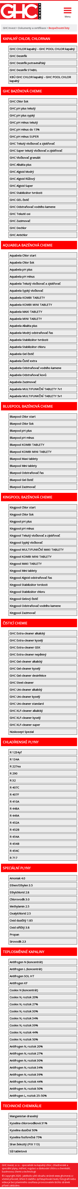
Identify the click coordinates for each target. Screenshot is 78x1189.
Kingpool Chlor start (23, 507)
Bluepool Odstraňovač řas (27, 473)
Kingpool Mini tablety (23, 570)
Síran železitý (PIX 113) (25, 1144)
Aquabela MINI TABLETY (26, 319)
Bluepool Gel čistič (21, 480)
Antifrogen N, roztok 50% (26, 1088)
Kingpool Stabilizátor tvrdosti (29, 585)
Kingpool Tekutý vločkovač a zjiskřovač (35, 535)
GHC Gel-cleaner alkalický (26, 661)
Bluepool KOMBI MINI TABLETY (30, 452)
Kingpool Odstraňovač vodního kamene (35, 606)
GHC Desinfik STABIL (23, 70)
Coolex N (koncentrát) (24, 990)
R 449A (14, 815)
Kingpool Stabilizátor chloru (27, 592)
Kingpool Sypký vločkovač (26, 542)
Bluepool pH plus (21, 430)
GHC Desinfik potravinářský (27, 63)
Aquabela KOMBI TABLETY (27, 297)
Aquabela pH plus (21, 269)
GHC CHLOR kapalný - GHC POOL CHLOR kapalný (42, 49)
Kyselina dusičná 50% (23, 1130)
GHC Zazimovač (20, 221)
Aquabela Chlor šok (22, 262)
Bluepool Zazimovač (23, 487)
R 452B (14, 829)
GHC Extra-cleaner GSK (25, 647)
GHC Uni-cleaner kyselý (25, 696)
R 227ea (15, 766)
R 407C (14, 787)
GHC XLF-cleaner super (25, 725)
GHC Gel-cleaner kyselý (25, 668)
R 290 (13, 773)
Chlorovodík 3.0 (20, 899)
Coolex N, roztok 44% (24, 1032)
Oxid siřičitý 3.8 (20, 927)
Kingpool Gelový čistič (24, 599)
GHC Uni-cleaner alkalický (26, 689)
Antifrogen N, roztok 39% (26, 1074)
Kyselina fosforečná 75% (26, 1137)
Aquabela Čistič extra (23, 361)
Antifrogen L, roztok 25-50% (28, 1095)
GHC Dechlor (18, 228)
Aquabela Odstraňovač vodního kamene (35, 368)
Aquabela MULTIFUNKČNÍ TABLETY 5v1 (36, 396)
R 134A (14, 759)
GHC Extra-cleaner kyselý (26, 640)
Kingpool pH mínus (22, 528)
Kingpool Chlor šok (22, 514)
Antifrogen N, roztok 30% (26, 1060)
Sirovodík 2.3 (18, 941)
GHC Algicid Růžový (22, 178)
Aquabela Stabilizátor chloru (27, 347)
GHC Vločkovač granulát (25, 157)
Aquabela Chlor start (23, 255)
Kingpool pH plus (21, 521)
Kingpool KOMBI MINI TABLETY (30, 556)
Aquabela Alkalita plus (23, 326)
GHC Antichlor (19, 235)
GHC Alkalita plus (20, 164)
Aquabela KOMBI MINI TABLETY (31, 304)
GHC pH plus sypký (22, 115)
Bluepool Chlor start (23, 416)
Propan (14, 934)
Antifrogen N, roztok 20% (26, 1046)
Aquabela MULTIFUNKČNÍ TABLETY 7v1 (36, 389)
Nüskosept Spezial (22, 732)
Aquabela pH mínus (22, 276)
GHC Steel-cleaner (22, 682)
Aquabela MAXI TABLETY (26, 311)
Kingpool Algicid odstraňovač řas (31, 577)
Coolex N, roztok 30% (24, 1011)
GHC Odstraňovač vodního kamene (32, 207)
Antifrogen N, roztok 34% (26, 1067)
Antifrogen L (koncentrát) (26, 969)
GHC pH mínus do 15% (25, 129)
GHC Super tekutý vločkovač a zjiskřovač (36, 150)
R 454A (14, 836)
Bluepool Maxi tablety (24, 459)
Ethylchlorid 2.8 (19, 892)
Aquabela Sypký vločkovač (26, 290)
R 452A (14, 822)
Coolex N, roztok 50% (24, 1039)
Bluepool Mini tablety (23, 466)
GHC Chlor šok (19, 101)
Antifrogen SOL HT (22, 976)
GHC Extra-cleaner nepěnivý (28, 654)
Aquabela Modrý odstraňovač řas (31, 333)
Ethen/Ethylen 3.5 (21, 885)
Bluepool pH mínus (22, 437)
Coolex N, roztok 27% (24, 1004)
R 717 (13, 858)
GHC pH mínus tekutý (24, 122)
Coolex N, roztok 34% (24, 1018)
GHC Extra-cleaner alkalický (27, 633)
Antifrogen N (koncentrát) (26, 962)
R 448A (14, 808)
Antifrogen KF (18, 983)
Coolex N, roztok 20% (24, 997)
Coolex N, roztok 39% (24, 1025)
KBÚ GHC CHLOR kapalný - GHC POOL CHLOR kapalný (40, 79)
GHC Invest (9, 28)
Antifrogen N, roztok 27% (26, 1053)
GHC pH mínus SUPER (24, 136)
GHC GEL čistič (19, 200)
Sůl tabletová (18, 1151)
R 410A (14, 801)
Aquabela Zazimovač (23, 382)
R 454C (14, 851)
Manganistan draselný (24, 1116)
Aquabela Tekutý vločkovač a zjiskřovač (35, 283)
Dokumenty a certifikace (32, 28)
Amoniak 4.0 (17, 878)
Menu (68, 16)
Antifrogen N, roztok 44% (26, 1081)
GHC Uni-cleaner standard (27, 703)
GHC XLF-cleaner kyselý (25, 718)
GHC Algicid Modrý (22, 171)
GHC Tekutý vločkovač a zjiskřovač (32, 143)
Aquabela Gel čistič (22, 354)
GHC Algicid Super (21, 186)
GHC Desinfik (18, 56)
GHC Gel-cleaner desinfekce (28, 675)
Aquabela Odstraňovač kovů (28, 375)
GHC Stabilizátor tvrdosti (26, 193)
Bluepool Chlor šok (22, 423)
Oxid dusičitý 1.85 (21, 920)
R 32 (13, 780)
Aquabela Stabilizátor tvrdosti (29, 340)
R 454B (14, 843)
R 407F (14, 794)
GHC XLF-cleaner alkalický (26, 710)
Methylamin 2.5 (19, 906)
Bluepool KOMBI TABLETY (27, 444)
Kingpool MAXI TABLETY (26, 563)
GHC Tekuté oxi (20, 214)
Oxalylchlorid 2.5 (20, 913)
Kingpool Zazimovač (23, 613)
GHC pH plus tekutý (23, 108)
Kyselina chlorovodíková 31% (28, 1123)
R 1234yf (16, 752)
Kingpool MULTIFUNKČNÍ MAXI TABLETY (37, 549)
